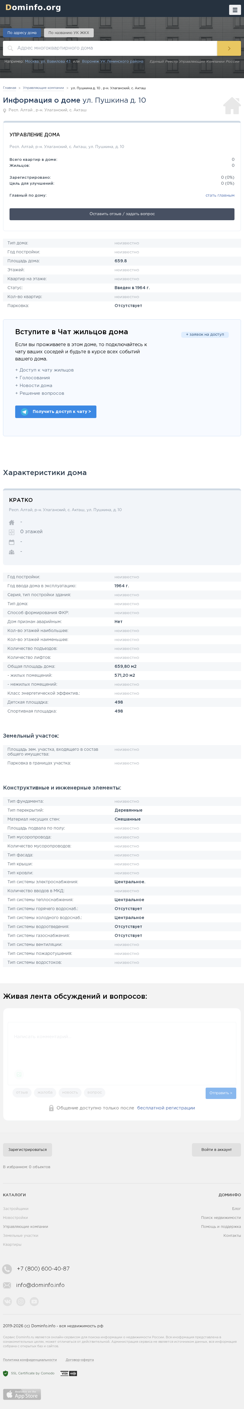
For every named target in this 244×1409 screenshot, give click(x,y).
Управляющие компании (25, 1226)
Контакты (232, 1235)
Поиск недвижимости (221, 1218)
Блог (236, 1209)
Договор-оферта (80, 1360)
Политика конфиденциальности (30, 1360)
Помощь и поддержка (221, 1226)
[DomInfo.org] (31, 7)
